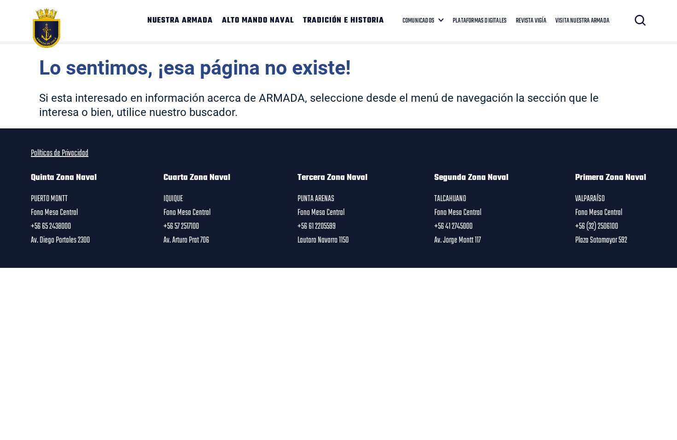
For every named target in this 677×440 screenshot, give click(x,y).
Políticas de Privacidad (59, 153)
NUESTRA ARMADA (180, 21)
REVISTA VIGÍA (531, 20)
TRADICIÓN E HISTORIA (343, 21)
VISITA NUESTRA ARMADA (582, 20)
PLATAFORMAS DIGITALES (480, 20)
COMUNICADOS (418, 20)
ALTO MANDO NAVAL (258, 21)
